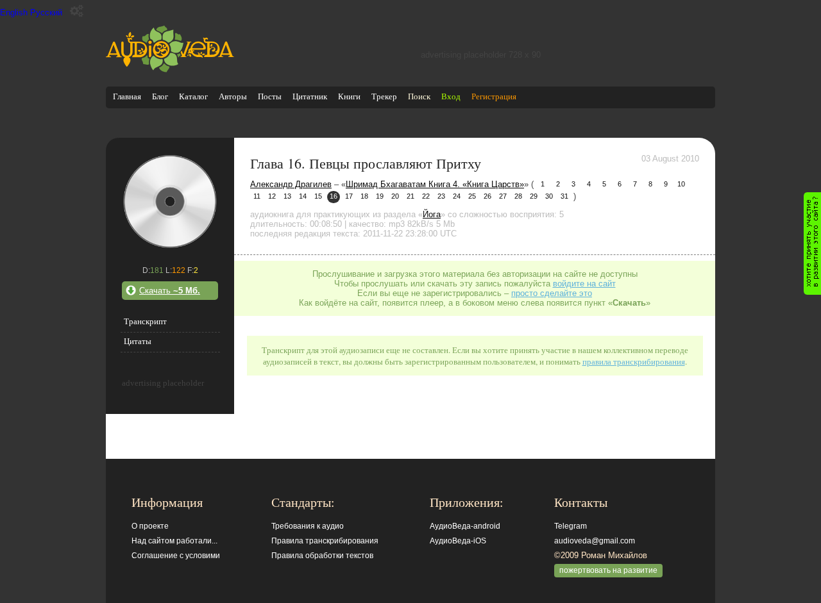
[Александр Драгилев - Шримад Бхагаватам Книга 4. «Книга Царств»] (170, 247)
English (14, 12)
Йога (432, 214)
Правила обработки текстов (322, 555)
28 (518, 196)
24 (457, 196)
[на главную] (170, 69)
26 (487, 196)
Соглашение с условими (175, 555)
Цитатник (309, 96)
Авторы (233, 96)
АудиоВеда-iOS (458, 540)
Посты (270, 96)
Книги (349, 96)
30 (549, 196)
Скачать (169, 290)
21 (410, 196)
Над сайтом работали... (174, 540)
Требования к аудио (307, 526)
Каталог (193, 96)
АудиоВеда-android (465, 526)
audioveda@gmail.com (594, 540)
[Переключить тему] (77, 11)
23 (441, 196)
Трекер (384, 96)
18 (364, 196)
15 (318, 196)
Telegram (570, 526)
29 (533, 196)
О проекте (150, 526)
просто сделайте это (551, 293)
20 (395, 196)
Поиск (419, 96)
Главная (127, 96)
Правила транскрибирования (324, 540)
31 (564, 196)
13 (287, 196)
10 (681, 184)
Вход (451, 96)
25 (472, 196)
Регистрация (493, 96)
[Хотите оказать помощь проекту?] (812, 243)
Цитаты (137, 341)
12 (272, 196)
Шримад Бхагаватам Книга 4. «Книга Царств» (435, 184)
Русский (46, 12)
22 (426, 196)
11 (256, 196)
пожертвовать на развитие (608, 570)
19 (380, 196)
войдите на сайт (584, 283)
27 (503, 196)
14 (303, 196)
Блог (160, 96)
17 (349, 196)
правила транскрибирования (633, 361)
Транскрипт (145, 321)
